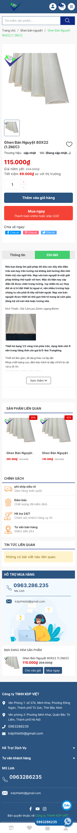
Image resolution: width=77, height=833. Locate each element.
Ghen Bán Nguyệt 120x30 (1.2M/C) (32, 453)
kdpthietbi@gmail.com (25, 733)
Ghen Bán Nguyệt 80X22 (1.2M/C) (46, 658)
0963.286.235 (31, 585)
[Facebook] (31, 809)
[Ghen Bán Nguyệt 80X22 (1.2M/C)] (12, 665)
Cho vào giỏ (33, 670)
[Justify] (67, 21)
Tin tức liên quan (19, 545)
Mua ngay (36, 213)
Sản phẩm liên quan (23, 408)
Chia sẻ (14, 232)
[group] (38, 82)
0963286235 (18, 726)
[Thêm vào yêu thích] (70, 144)
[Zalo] (38, 809)
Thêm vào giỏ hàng (38, 198)
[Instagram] (45, 809)
